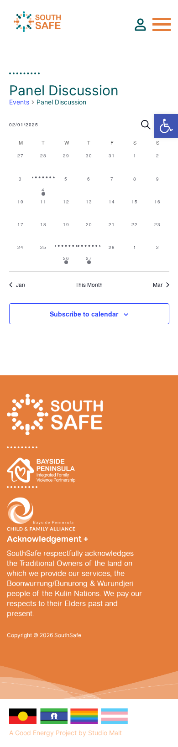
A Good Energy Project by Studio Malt (65, 733)
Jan (20, 284)
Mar (157, 284)
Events (19, 102)
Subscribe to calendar (84, 313)
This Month (89, 284)
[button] (166, 126)
